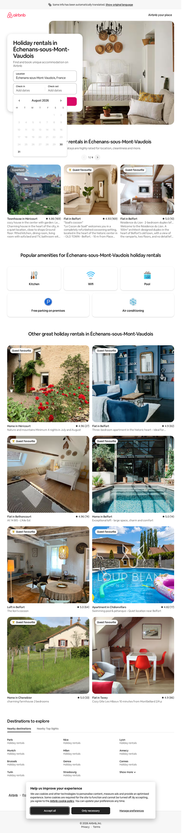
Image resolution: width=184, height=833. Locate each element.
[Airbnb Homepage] (16, 15)
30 (61, 144)
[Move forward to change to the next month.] (61, 101)
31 (19, 151)
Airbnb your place (160, 15)
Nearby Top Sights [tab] (48, 728)
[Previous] (84, 157)
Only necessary (91, 810)
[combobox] (45, 78)
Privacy (85, 827)
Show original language (119, 4)
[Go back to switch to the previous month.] (19, 101)
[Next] (97, 157)
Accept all (50, 810)
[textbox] (29, 90)
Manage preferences (131, 810)
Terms (96, 827)
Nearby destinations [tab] (19, 728)
